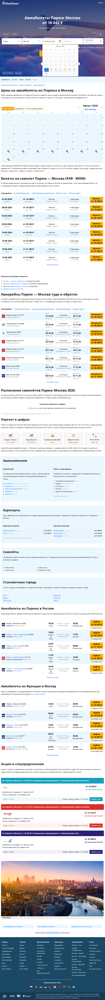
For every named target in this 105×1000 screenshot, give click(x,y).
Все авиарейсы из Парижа (13, 926)
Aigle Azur (8, 494)
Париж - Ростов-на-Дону (16, 669)
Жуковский (58, 533)
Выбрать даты (96, 799)
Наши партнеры (95, 960)
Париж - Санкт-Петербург (16, 634)
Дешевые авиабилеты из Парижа (15, 284)
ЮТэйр (39, 956)
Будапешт (57, 595)
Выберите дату (34, 408)
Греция (22, 966)
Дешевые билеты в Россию (13, 289)
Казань (4, 966)
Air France (8, 483)
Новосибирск (6, 957)
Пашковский (58, 963)
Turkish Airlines (42, 965)
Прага (56, 600)
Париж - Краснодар (14, 646)
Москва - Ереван (77, 953)
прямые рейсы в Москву (19, 286)
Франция (22, 957)
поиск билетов (52, 933)
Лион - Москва (12, 736)
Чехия (21, 963)
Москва (4, 945)
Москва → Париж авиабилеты (14, 281)
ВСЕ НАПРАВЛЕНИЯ (78, 975)
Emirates (40, 962)
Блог (90, 966)
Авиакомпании (39, 85)
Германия (22, 960)
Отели (5, 34)
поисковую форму (38, 694)
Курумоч (57, 966)
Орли (5, 533)
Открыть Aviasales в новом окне (92, 47)
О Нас (100, 3)
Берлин (6, 598)
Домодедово (58, 536)
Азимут (39, 959)
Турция (22, 948)
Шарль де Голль (9, 530)
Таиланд (22, 951)
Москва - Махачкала (79, 972)
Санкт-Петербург (8, 948)
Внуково (57, 951)
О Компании (93, 945)
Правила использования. (83, 996)
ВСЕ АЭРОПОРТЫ (60, 969)
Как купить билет (95, 969)
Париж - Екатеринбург (15, 657)
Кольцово (57, 960)
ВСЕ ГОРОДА (6, 969)
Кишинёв (57, 598)
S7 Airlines (40, 948)
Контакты (92, 948)
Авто (14, 34)
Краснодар (6, 954)
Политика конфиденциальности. (67, 996)
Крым (21, 945)
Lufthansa (40, 968)
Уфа (3, 963)
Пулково (57, 957)
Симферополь (7, 951)
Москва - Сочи (77, 945)
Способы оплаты (95, 951)
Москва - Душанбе (78, 964)
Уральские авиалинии (13, 489)
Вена (5, 595)
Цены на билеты (25, 85)
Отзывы (92, 957)
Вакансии (92, 963)
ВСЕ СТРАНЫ (23, 969)
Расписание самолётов (9, 85)
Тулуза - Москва (12, 747)
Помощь (92, 954)
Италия (22, 954)
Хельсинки (7, 600)
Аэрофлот (8, 486)
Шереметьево (59, 530)
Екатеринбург (7, 960)
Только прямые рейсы (34, 109)
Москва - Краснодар (79, 956)
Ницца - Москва (12, 714)
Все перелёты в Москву (46, 926)
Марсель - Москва (13, 725)
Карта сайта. (94, 996)
